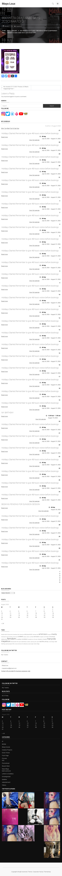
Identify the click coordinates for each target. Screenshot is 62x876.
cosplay (24, 636)
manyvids (51, 639)
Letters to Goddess (7, 774)
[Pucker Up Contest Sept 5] (52, 833)
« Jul (2, 623)
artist (41, 634)
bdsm (45, 634)
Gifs (3, 760)
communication (9, 636)
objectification (24, 641)
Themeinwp (47, 872)
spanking (7, 643)
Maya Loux (8, 3)
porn (35, 641)
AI (2, 741)
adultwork (35, 634)
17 (2, 615)
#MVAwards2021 (28, 634)
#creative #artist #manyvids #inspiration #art (10, 634)
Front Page (5, 755)
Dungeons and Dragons (44, 636)
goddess (19, 639)
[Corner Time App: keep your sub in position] (52, 800)
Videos (4, 785)
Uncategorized (6, 776)
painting (32, 641)
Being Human (6, 747)
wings (37, 643)
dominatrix (36, 636)
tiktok (35, 643)
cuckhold (31, 636)
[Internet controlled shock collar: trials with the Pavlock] (52, 817)
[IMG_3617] (10, 817)
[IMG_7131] (52, 850)
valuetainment (6, 782)
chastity (54, 634)
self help (46, 641)
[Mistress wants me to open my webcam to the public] (36, 817)
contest (20, 636)
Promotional (5, 763)
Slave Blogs (5, 769)
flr (16, 639)
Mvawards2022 (14, 641)
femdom (11, 638)
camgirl (49, 634)
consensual (15, 636)
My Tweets (4, 655)
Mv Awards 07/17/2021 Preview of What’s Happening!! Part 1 (15, 87)
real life (41, 641)
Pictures (4, 758)
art (37, 634)
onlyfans (29, 641)
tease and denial (18, 643)
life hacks (36, 639)
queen (38, 641)
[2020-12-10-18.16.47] (26, 833)
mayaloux (19, 26)
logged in (11, 96)
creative (27, 636)
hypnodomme (30, 639)
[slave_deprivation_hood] (10, 833)
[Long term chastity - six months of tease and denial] (10, 800)
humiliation (25, 639)
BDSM (4, 744)
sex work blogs (51, 641)
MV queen (19, 641)
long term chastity (42, 639)
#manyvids (22, 634)
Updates (4, 779)
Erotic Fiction (6, 752)
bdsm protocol (6, 771)
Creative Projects (7, 750)
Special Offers (12, 643)
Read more (4, 137)
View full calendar (34, 140)
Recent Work (6, 766)
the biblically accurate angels (28, 643)
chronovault (3, 636)
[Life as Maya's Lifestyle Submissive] (26, 800)
